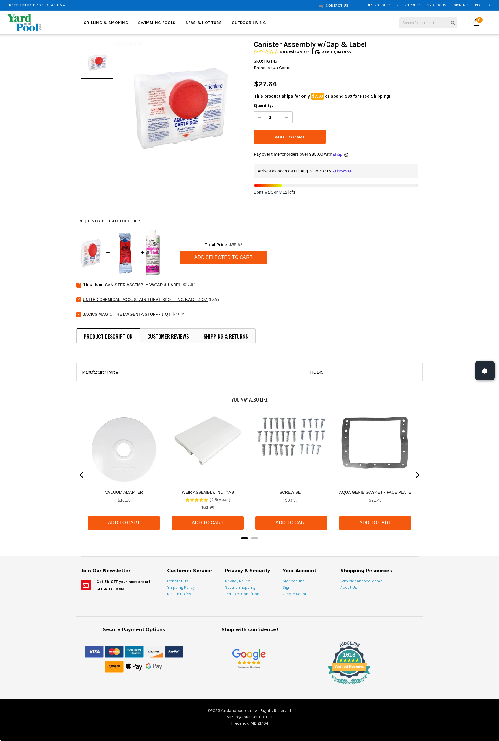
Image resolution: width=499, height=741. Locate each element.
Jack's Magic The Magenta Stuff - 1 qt (127, 314)
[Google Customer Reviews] (249, 658)
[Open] (485, 370)
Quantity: (263, 105)
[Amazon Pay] (114, 666)
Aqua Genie (279, 67)
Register (482, 5)
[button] (267, 51)
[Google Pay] (154, 666)
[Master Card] (114, 651)
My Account (437, 5)
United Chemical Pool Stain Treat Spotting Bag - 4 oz (145, 299)
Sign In (460, 5)
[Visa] (94, 651)
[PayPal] (174, 651)
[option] (93, 5)
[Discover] (154, 651)
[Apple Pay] (134, 666)
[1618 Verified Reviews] (249, 685)
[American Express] (134, 651)
